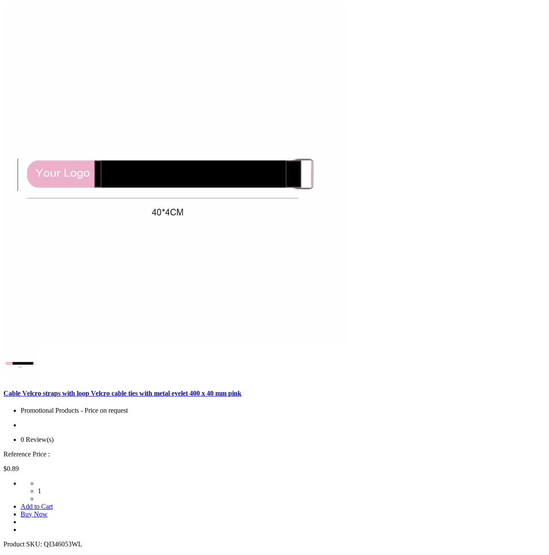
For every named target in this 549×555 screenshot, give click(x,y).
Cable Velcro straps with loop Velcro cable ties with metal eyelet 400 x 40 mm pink (122, 393)
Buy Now (34, 514)
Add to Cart (37, 506)
